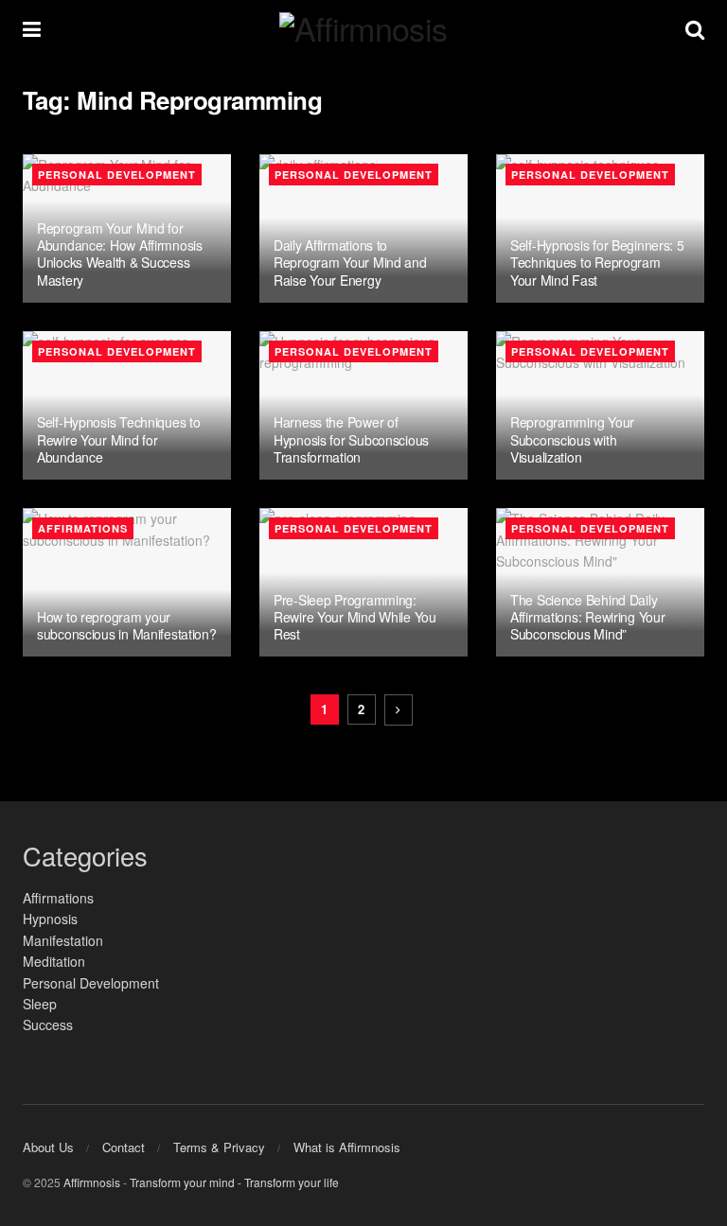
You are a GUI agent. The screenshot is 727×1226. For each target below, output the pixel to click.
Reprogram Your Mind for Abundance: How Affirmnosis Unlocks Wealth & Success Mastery (120, 254)
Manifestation (63, 940)
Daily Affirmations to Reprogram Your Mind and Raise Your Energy (350, 262)
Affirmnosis (91, 1182)
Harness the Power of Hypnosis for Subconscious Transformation (351, 438)
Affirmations (83, 528)
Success (48, 1024)
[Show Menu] (32, 28)
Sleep (40, 1003)
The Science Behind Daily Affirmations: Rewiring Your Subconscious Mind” (587, 616)
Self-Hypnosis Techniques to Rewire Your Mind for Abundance (118, 438)
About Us (48, 1147)
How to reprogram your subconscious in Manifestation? (127, 625)
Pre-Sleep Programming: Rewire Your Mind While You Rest (355, 616)
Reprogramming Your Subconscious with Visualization (572, 438)
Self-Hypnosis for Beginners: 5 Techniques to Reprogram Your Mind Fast (597, 262)
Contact (123, 1147)
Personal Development (117, 174)
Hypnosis (50, 918)
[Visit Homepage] (363, 28)
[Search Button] (694, 28)
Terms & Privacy (219, 1147)
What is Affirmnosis (346, 1147)
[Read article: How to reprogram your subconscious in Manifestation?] (127, 582)
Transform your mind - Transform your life (234, 1182)
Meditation (54, 961)
